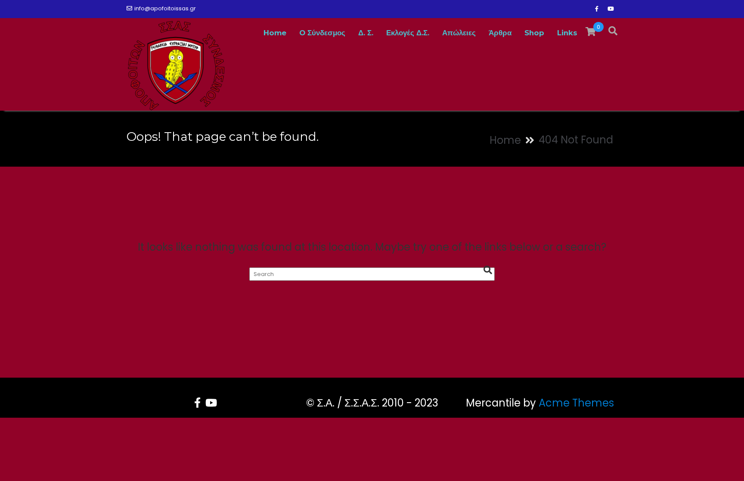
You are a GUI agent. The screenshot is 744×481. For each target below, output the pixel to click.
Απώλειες (459, 32)
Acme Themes (576, 403)
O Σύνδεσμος (322, 32)
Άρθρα (500, 32)
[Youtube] (610, 9)
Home (275, 32)
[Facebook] (597, 9)
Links (567, 32)
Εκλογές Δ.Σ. (407, 32)
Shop (534, 32)
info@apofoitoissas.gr (165, 8)
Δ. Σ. (365, 32)
